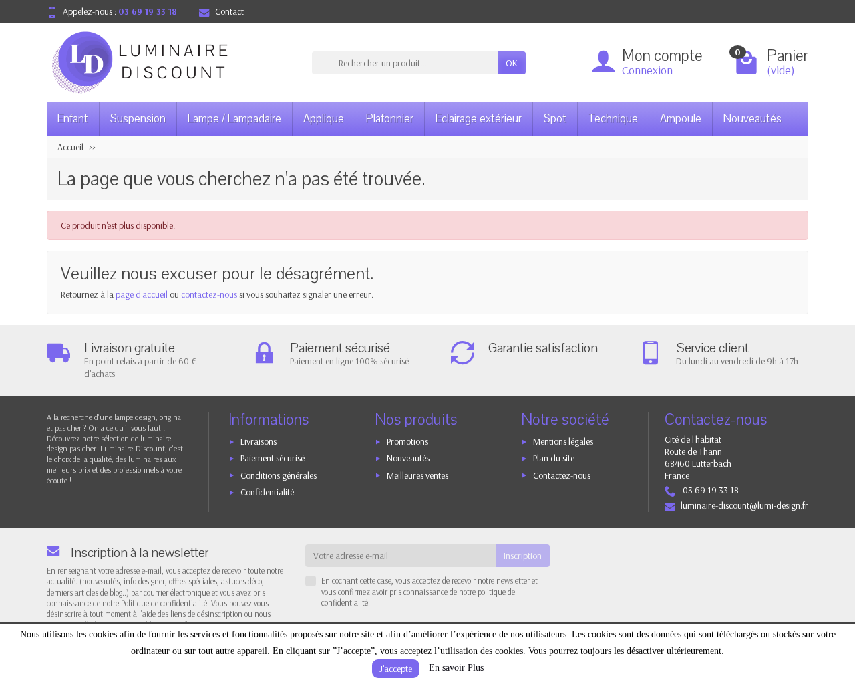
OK (512, 63)
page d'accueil (142, 294)
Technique (613, 118)
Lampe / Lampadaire (234, 118)
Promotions (407, 441)
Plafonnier (389, 118)
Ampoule (680, 118)
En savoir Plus (456, 668)
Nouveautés (752, 118)
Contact (229, 11)
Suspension (138, 118)
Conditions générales (278, 475)
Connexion (647, 70)
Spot (555, 118)
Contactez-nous (561, 475)
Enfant (72, 118)
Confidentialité (267, 492)
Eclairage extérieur (479, 118)
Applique (323, 118)
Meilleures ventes (417, 475)
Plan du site (553, 458)
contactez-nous (209, 294)
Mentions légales (563, 441)
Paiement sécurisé (272, 458)
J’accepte (395, 669)
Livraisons (258, 441)
